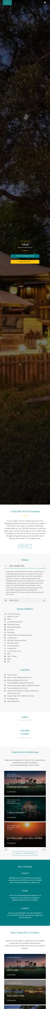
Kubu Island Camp (15, 995)
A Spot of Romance (15, 812)
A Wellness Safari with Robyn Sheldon (24, 838)
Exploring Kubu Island (17, 786)
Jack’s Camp (12, 969)
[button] (45, 2)
